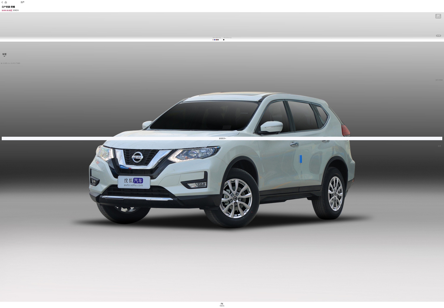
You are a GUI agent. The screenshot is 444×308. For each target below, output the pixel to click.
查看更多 (222, 138)
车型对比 (222, 305)
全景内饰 (438, 17)
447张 (438, 35)
